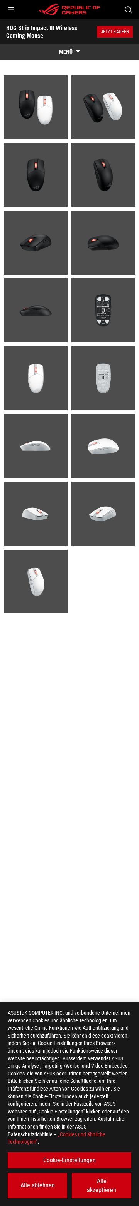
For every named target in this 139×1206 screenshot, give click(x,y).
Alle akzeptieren (101, 1185)
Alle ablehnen (37, 1185)
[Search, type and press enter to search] (128, 9)
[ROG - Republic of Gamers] (69, 9)
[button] (10, 9)
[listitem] (36, 107)
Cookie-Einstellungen (69, 1160)
